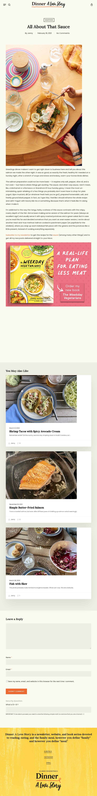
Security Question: (14, 701)
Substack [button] (48, 751)
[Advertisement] (48, 325)
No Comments (63, 33)
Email (9, 669)
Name (9, 657)
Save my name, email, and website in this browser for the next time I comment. (41, 681)
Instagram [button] (48, 757)
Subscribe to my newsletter (18, 235)
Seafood (49, 20)
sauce (55, 235)
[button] (4, 5)
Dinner (12, 379)
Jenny (30, 33)
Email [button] (48, 763)
